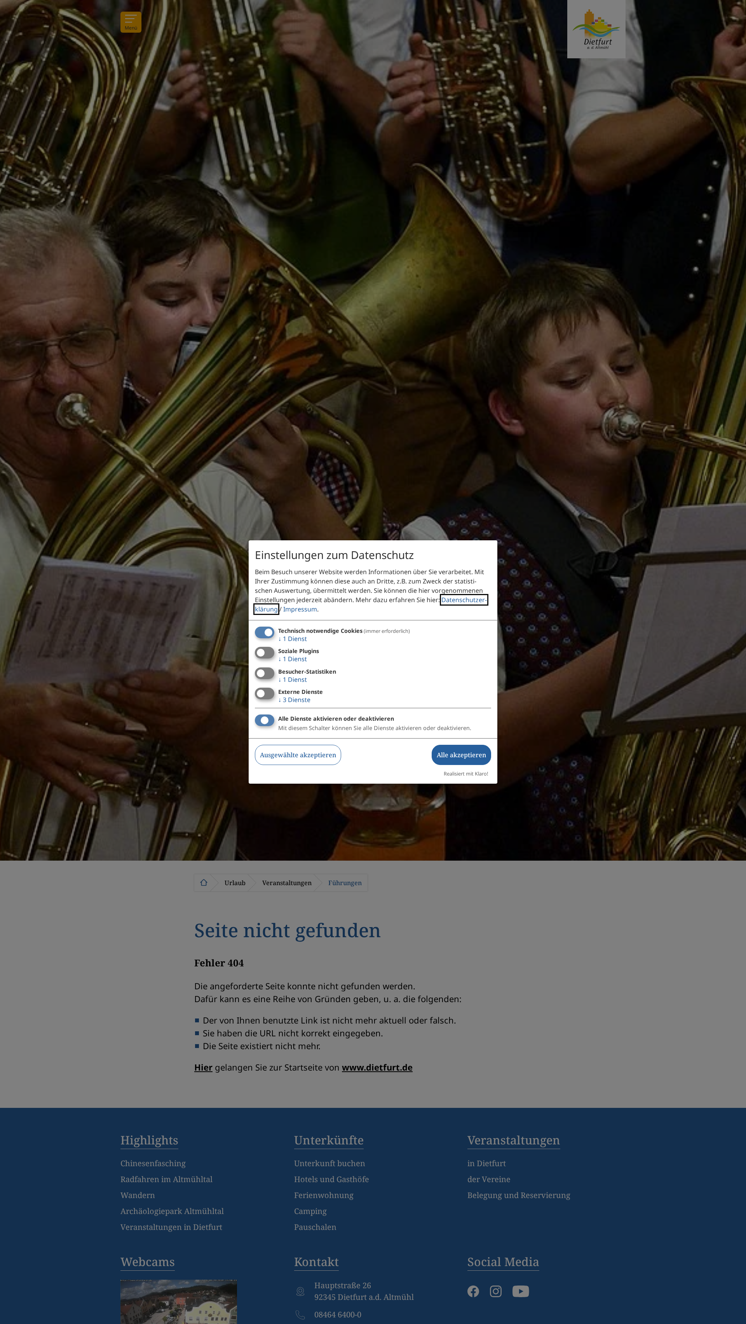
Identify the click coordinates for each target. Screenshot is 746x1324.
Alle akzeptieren (461, 755)
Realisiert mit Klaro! (466, 773)
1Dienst (292, 638)
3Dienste (294, 699)
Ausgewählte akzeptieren (298, 755)
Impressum (300, 609)
